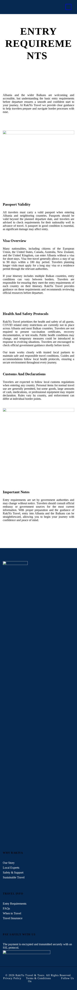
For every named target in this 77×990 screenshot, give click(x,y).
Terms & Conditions (38, 978)
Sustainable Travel (14, 877)
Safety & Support (13, 872)
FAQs (7, 908)
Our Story (9, 862)
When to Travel (12, 913)
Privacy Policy (12, 978)
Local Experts (11, 867)
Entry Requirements (15, 903)
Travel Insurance (13, 918)
